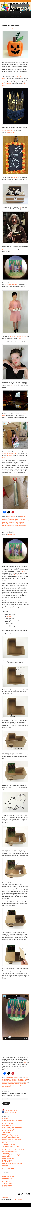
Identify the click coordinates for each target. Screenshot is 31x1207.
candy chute (9, 518)
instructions (15, 522)
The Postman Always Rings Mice (10, 1146)
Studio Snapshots (7, 1185)
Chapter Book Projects (12, 1077)
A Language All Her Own (8, 1144)
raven (20, 207)
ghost (13, 521)
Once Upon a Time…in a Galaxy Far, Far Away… (14, 1149)
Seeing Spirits (8, 532)
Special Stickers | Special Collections (12, 1120)
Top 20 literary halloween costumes (18, 336)
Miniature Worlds (6, 1134)
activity (21, 516)
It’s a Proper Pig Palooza (8, 1124)
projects (4, 525)
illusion (4, 1082)
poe (26, 524)
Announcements (6, 1175)
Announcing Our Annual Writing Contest (12, 1155)
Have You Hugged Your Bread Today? (12, 1139)
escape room (5, 521)
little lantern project (6, 83)
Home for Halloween (10, 25)
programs (17, 1083)
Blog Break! (5, 1118)
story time (10, 1085)
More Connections (11, 516)
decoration (15, 519)
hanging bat (15, 177)
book (19, 1079)
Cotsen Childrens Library (11, 1112)
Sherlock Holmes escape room (9, 453)
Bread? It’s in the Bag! (8, 1125)
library (22, 1082)
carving (14, 518)
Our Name (5, 16)
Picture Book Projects (8, 1180)
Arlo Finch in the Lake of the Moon (15, 1078)
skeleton (12, 525)
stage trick (23, 525)
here (11, 385)
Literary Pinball (6, 1156)
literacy (26, 1082)
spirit (3, 1085)
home (7, 522)
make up (14, 524)
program (12, 1083)
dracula (20, 519)
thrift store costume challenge (11, 284)
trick (10, 1086)
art (24, 516)
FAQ (20, 12)
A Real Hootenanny (7, 1160)
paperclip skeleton (11, 132)
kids (7, 524)
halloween (17, 521)
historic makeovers (20, 340)
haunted (22, 521)
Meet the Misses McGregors (9, 1151)
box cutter (8, 616)
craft (26, 518)
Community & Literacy (8, 1129)
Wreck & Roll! (5, 1153)
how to (10, 522)
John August (15, 1082)
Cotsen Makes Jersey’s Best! (9, 1148)
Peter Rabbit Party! (7, 1162)
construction (5, 1080)
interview (21, 522)
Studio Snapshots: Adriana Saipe (10, 1137)
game (10, 521)
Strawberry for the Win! (8, 1130)
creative (11, 519)
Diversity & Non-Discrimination (15, 1205)
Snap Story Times (7, 1183)
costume (23, 518)
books (22, 1079)
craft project (5, 519)
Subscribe (6, 1103)
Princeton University (24, 1194)
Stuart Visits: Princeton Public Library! (12, 1127)
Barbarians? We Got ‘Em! (8, 1168)
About (9, 12)
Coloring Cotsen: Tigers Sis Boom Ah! (12, 1136)
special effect (18, 525)
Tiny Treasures (6, 1132)
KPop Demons (6, 1167)
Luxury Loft (5, 1165)
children (18, 518)
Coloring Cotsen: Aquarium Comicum (12, 1163)
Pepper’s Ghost (23, 571)
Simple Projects (6, 1181)
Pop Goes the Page (6, 1197)
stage (6, 1085)
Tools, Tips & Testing (7, 1187)
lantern (10, 524)
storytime (25, 1085)
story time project (18, 1085)
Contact (14, 12)
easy (24, 519)
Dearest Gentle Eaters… (8, 1141)
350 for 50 (4, 1143)
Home (4, 12)
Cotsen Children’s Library (15, 16)
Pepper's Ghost (20, 524)
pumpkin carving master (8, 457)
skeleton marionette (7, 130)
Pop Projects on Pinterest (11, 1110)
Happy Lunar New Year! (8, 1158)
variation (22, 80)
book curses (9, 455)
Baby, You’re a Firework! (8, 1122)
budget (4, 518)
